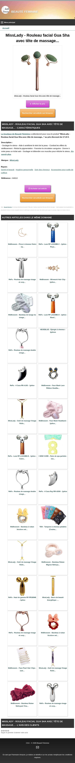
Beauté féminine (8, 207)
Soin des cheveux (42, 170)
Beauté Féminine (24, 11)
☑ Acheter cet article (37, 189)
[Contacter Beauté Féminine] (37, 747)
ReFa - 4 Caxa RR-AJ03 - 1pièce (22, 385)
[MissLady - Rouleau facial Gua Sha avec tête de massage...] (37, 70)
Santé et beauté (7, 170)
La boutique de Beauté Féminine (15, 134)
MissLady (14, 160)
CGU (28, 743)
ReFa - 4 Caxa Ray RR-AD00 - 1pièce (53, 491)
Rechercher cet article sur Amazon (37, 113)
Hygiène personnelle (24, 170)
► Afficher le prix (37, 104)
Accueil (5, 28)
